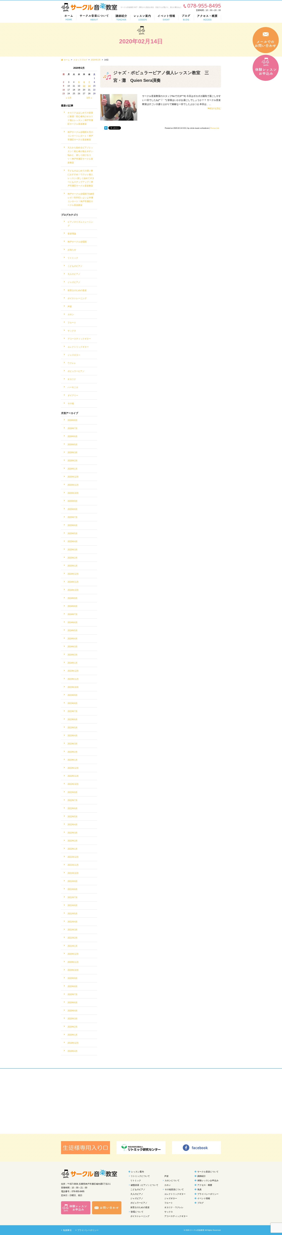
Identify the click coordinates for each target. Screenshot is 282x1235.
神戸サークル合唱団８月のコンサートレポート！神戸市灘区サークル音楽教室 (80, 136)
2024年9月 (73, 598)
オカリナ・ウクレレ (173, 1207)
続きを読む (215, 108)
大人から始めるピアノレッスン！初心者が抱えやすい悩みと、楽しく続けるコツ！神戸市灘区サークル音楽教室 (80, 155)
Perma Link (214, 128)
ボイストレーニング (77, 298)
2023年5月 (73, 727)
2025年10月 (73, 493)
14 (89, 86)
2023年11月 (73, 679)
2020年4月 (73, 1010)
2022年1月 (73, 849)
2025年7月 (73, 517)
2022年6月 (73, 808)
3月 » (89, 97)
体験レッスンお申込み (208, 1180)
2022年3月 (73, 832)
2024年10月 (73, 590)
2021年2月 (73, 938)
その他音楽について (174, 1189)
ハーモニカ (73, 387)
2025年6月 (73, 525)
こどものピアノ (75, 266)
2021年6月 (73, 905)
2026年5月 (73, 444)
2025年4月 (73, 541)
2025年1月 (73, 566)
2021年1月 (73, 946)
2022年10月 (73, 784)
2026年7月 (73, 428)
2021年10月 (73, 873)
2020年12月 (73, 954)
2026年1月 (73, 469)
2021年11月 (73, 865)
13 (84, 86)
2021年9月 (73, 881)
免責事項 (67, 1230)
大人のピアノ (74, 274)
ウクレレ (72, 363)
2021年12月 (73, 857)
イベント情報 (203, 1198)
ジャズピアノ (74, 282)
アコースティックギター (79, 339)
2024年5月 (73, 630)
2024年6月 (73, 622)
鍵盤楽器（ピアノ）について (144, 1185)
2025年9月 (73, 501)
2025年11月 (73, 485)
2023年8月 (73, 703)
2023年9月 (73, 695)
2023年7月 (73, 711)
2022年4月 (73, 824)
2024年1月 (73, 663)
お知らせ (72, 250)
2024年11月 (73, 582)
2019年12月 (73, 1043)
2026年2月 (73, 460)
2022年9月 (73, 792)
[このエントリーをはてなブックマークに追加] (106, 128)
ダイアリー (73, 395)
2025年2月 (73, 558)
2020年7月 (73, 994)
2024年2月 (73, 655)
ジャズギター (74, 355)
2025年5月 (73, 533)
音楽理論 (72, 233)
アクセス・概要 (204, 1185)
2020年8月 (73, 986)
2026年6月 (73, 436)
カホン (71, 314)
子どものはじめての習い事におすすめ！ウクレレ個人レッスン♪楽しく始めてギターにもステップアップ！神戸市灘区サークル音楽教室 (81, 178)
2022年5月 (73, 816)
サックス (72, 331)
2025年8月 (73, 509)
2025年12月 (73, 477)
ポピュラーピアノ (76, 371)
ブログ (200, 1203)
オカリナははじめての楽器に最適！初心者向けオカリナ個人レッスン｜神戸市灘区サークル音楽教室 (80, 118)
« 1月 (68, 97)
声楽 (70, 306)
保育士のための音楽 (77, 290)
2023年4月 (73, 735)
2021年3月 (73, 929)
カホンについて (172, 1180)
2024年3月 (73, 646)
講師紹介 (201, 1176)
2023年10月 (73, 687)
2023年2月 (73, 752)
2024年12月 (73, 574)
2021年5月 (73, 913)
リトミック (73, 258)
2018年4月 (73, 1051)
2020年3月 (73, 1018)
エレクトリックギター (78, 347)
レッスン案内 (137, 1171)
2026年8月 (73, 420)
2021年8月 (73, 889)
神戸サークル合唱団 (77, 242)
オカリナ (72, 379)
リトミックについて (140, 1176)
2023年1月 (73, 760)
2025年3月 (73, 549)
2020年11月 (73, 962)
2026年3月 (73, 452)
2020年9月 (73, 978)
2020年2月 (96, 60)
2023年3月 (73, 743)
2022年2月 (73, 840)
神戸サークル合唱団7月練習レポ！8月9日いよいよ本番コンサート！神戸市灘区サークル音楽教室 (81, 199)
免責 (199, 1189)
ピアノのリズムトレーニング (80, 224)
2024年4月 (73, 638)
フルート (72, 322)
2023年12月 (73, 671)
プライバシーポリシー (208, 1194)
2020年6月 (73, 1002)
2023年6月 (73, 719)
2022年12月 (73, 768)
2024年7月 (73, 614)
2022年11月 (73, 776)
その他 (71, 403)
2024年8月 (73, 606)
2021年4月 (73, 921)
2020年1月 (73, 1035)
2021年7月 (73, 897)
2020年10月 (73, 970)
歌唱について (137, 1212)
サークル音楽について (208, 1171)
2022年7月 (73, 800)
